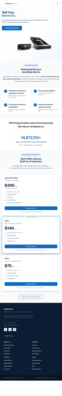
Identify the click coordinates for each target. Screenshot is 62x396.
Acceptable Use (36, 369)
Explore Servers (12, 28)
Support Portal (8, 360)
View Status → (54, 377)
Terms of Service (36, 360)
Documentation (8, 366)
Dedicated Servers (9, 345)
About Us (34, 345)
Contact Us (7, 369)
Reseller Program (36, 351)
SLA (33, 366)
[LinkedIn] (10, 329)
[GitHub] (14, 329)
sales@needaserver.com (12, 325)
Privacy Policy (36, 363)
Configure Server (31, 208)
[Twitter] (5, 329)
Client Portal (35, 353)
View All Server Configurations (31, 297)
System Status (8, 363)
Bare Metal (7, 353)
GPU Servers (7, 348)
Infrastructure (36, 348)
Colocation (7, 351)
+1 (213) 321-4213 (11, 322)
